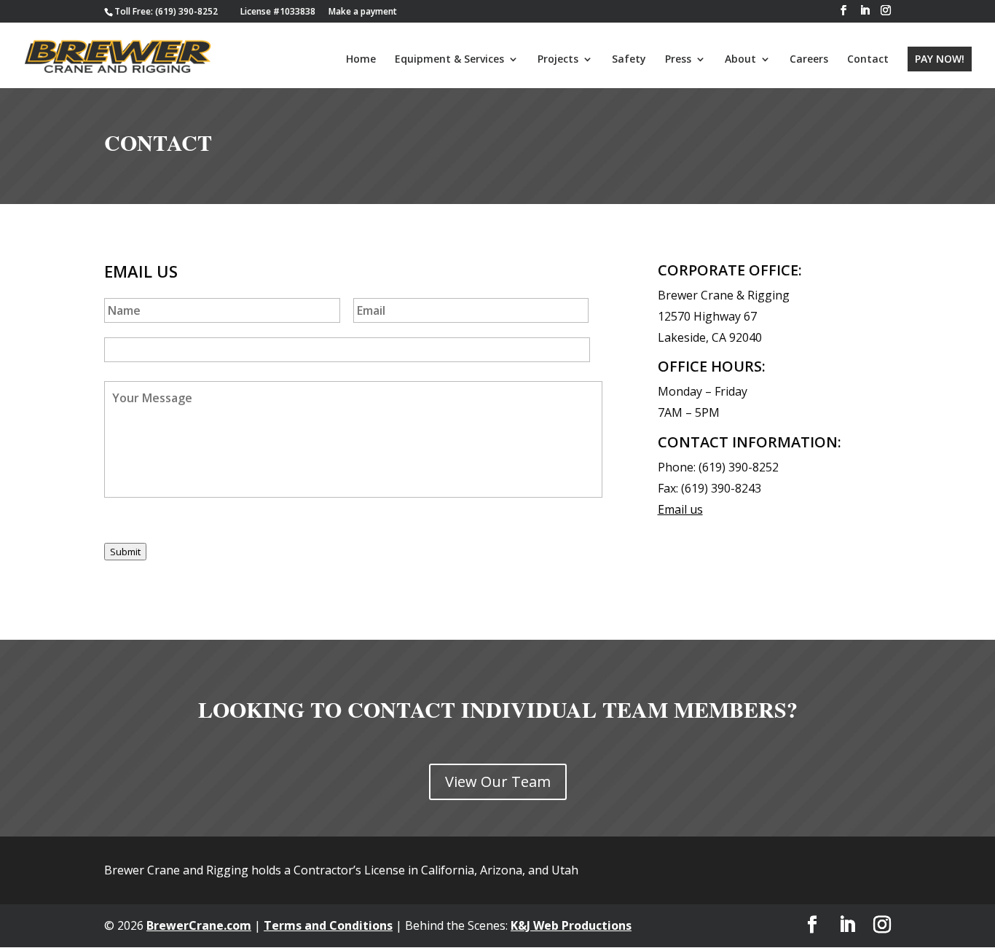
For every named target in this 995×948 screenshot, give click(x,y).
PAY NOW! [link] (939, 59)
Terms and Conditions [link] (328, 925)
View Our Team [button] (498, 781)
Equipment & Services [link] (449, 60)
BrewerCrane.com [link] (198, 925)
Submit (125, 551)
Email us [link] (680, 509)
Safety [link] (629, 60)
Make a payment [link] (363, 11)
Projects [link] (558, 60)
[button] (843, 10)
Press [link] (678, 60)
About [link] (740, 60)
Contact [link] (868, 60)
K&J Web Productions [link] (571, 925)
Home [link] (361, 60)
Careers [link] (809, 60)
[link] (165, 11)
